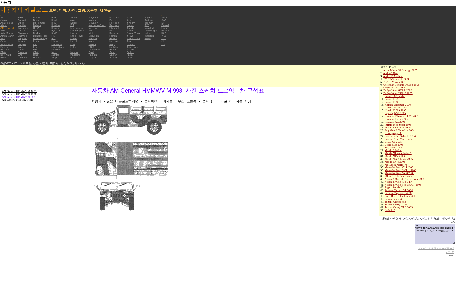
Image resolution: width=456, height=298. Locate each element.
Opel (91, 52)
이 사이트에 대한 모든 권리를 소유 (436, 248)
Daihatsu (23, 57)
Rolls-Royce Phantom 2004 (400, 196)
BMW (3, 52)
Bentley (4, 49)
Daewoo (22, 52)
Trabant (149, 20)
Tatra (130, 55)
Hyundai (55, 30)
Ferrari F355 (392, 99)
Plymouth (114, 28)
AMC (3, 30)
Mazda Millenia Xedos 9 (398, 153)
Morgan (93, 38)
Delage (37, 25)
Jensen (74, 17)
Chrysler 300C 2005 (394, 87)
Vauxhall (149, 28)
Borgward (5, 55)
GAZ (163, 20)
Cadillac (22, 25)
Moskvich (166, 30)
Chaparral (23, 33)
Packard (93, 55)
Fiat (35, 44)
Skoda (130, 28)
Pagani (92, 57)
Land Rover (76, 35)
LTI (72, 49)
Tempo (130, 57)
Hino (35, 55)
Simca (130, 25)
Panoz (113, 20)
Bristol (3, 57)
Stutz (130, 41)
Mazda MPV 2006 (395, 156)
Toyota (148, 17)
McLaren (93, 22)
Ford (35, 47)
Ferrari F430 (392, 101)
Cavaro (22, 30)
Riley (112, 44)
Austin (3, 41)
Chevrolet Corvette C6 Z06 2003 (401, 84)
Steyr (130, 35)
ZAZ (163, 38)
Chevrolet (23, 35)
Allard (3, 25)
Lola (72, 44)
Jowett (73, 20)
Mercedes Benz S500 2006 (399, 173)
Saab (112, 52)
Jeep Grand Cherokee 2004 (400, 130)
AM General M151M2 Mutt (17, 99)
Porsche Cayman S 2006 (398, 193)
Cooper (22, 44)
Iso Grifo (56, 49)
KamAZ (165, 25)
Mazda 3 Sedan (393, 150)
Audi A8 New (390, 73)
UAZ (163, 33)
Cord (20, 47)
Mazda (92, 20)
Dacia (21, 49)
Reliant (113, 38)
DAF (20, 55)
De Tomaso (39, 22)
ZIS (163, 44)
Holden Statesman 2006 (398, 104)
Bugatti (22, 20)
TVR (147, 25)
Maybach (94, 17)
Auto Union (6, 44)
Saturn (113, 57)
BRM (20, 17)
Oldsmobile (95, 49)
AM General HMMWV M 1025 (19, 91)
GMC (36, 52)
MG (90, 30)
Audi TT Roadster (393, 76)
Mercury (93, 28)
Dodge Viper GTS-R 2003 (397, 90)
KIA (72, 25)
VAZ (163, 35)
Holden (37, 57)
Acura (3, 20)
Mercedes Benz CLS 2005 (399, 167)
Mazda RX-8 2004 (395, 161)
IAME (54, 33)
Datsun (37, 20)
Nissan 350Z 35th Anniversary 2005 (405, 178)
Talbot (130, 52)
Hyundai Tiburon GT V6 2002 (402, 116)
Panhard (114, 17)
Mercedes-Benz (97, 25)
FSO (35, 49)
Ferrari (36, 41)
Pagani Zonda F (393, 187)
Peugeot (114, 25)
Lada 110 (390, 210)
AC (2, 17)
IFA (53, 35)
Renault (113, 41)
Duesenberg (40, 38)
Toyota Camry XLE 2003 (399, 207)
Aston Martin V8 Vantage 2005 (400, 70)
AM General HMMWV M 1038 (19, 94)
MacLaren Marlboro (396, 164)
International (58, 47)
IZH (163, 22)
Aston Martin (7, 35)
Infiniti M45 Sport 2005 (398, 124)
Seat (129, 20)
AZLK (164, 17)
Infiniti (54, 41)
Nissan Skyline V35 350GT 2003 (403, 184)
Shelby (131, 22)
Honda (55, 17)
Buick (21, 22)
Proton (113, 35)
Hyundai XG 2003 (395, 121)
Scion (130, 17)
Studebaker (133, 38)
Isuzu (54, 52)
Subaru (131, 44)
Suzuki (130, 49)
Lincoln (74, 41)
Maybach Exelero (394, 147)
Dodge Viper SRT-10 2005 (398, 93)
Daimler (37, 17)
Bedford (4, 47)
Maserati (75, 55)
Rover (112, 49)
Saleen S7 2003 (393, 198)
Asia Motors (6, 33)
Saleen (113, 55)
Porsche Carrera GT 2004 (399, 190)
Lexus (73, 38)
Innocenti (56, 44)
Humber (55, 25)
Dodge (37, 33)
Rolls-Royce (115, 47)
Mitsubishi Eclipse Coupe (399, 176)
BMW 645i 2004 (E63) (396, 79)
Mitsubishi (94, 35)
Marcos (74, 52)
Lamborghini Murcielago (399, 138)
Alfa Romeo (6, 22)
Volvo (148, 33)
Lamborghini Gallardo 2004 (400, 136)
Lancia (74, 33)
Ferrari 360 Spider (395, 96)
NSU (91, 47)
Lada (164, 28)
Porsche (114, 33)
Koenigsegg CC (393, 133)
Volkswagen (151, 30)
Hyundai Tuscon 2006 (397, 118)
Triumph (149, 22)
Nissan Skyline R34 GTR (398, 181)
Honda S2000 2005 (395, 110)
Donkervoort (40, 35)
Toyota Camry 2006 (396, 204)
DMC (35, 30)
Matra (73, 57)
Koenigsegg (77, 28)
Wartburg (150, 35)
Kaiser (73, 22)
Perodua (114, 22)
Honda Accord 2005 (396, 107)
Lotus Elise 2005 (394, 144)
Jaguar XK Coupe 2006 (398, 127)
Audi (2, 38)
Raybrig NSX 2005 (395, 113)
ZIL (163, 41)
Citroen (22, 41)
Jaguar (55, 55)
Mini (91, 33)
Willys (148, 38)
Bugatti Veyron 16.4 (394, 81)
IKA (53, 38)
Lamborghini (77, 30)
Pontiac (113, 30)
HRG (54, 22)
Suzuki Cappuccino (395, 201)
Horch (54, 20)
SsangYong (133, 33)
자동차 (450, 252)
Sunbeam (132, 47)
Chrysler (22, 38)
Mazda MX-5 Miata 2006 (399, 158)
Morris (92, 41)
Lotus (73, 47)
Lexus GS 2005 (393, 141)
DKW (36, 28)
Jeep (54, 57)
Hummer (55, 28)
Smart (130, 30)
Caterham (23, 28)
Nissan (92, 44)
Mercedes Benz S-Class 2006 (400, 170)
